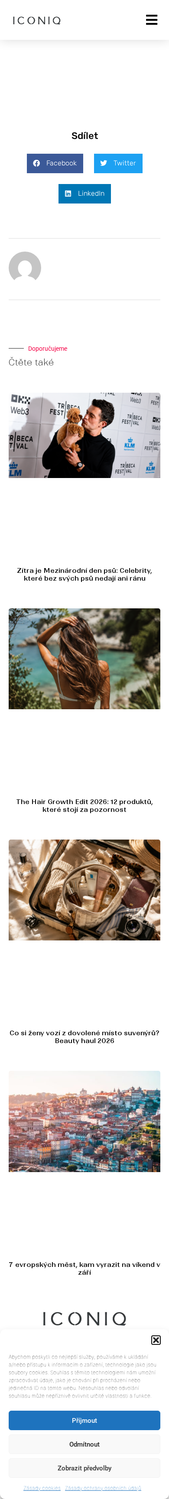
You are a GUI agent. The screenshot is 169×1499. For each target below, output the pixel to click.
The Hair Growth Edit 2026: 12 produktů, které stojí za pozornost (84, 806)
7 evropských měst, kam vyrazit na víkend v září (84, 1268)
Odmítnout (84, 1444)
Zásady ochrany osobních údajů (103, 1488)
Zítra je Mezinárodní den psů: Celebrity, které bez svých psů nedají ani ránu (84, 574)
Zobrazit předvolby (84, 1468)
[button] (156, 1340)
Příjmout (84, 1421)
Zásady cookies (42, 1488)
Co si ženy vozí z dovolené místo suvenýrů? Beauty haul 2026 (84, 1037)
